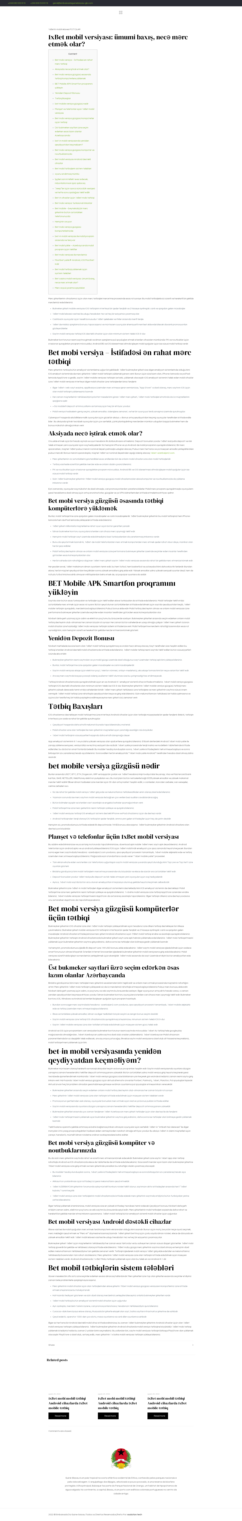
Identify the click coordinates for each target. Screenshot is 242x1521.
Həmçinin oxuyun (63, 222)
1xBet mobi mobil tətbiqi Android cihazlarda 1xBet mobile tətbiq (68, 1403)
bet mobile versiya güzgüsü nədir (71, 104)
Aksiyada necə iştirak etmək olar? (72, 69)
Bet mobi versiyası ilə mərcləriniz (71, 255)
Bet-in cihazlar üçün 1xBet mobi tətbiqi (74, 198)
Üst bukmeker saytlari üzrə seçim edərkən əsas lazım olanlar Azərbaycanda (71, 131)
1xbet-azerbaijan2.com (162, 453)
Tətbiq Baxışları (63, 98)
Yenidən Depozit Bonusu (67, 93)
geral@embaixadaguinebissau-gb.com (73, 3)
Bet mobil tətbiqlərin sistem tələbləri (73, 168)
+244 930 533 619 (16, 3)
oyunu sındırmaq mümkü (67, 174)
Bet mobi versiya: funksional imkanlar (73, 203)
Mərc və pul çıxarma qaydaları (70, 288)
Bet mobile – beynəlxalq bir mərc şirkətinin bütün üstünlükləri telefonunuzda (71, 212)
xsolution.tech (134, 1514)
